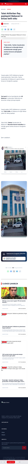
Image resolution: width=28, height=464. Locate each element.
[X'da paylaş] (8, 29)
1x (16, 462)
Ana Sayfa (3, 9)
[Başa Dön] (23, 462)
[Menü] (2, 4)
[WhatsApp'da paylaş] (2, 29)
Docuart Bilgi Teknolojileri (10, 459)
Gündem (9, 9)
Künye (3, 432)
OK (24, 447)
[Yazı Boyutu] (4, 462)
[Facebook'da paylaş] (5, 29)
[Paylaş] (19, 462)
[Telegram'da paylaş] (11, 29)
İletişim (3, 434)
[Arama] (26, 4)
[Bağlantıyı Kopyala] (14, 29)
